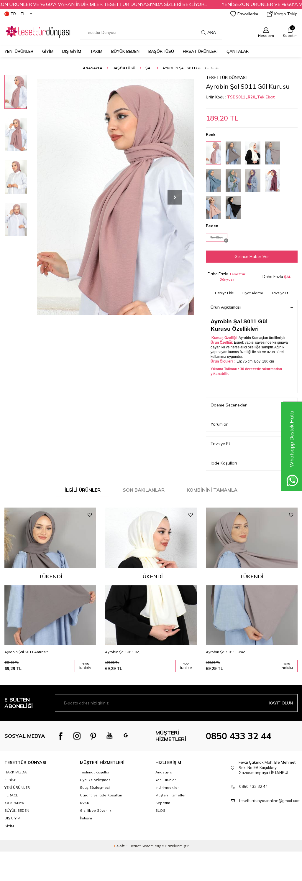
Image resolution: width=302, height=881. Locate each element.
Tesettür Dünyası (226, 77)
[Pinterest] (93, 736)
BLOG (160, 810)
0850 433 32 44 (238, 736)
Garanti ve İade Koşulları (101, 795)
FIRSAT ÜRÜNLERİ (200, 51)
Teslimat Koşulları (95, 772)
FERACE (11, 795)
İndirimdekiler (167, 787)
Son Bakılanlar (144, 490)
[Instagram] (77, 736)
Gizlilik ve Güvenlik (95, 810)
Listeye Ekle (224, 293)
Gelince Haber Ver (251, 256)
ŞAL (148, 68)
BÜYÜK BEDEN (125, 51)
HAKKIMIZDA (15, 772)
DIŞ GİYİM (71, 51)
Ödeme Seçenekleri (229, 405)
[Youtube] (109, 736)
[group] (115, 197)
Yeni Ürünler (18, 51)
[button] (175, 197)
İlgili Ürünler (83, 490)
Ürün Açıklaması (226, 307)
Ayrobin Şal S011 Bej (122, 652)
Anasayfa (92, 68)
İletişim (86, 818)
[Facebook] (61, 736)
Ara (211, 32)
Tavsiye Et (280, 293)
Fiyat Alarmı (252, 293)
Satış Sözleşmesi (95, 787)
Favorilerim (247, 14)
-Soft (119, 846)
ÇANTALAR (237, 51)
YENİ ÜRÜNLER (17, 787)
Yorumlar (219, 424)
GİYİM (47, 51)
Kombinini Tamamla (212, 490)
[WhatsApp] (126, 736)
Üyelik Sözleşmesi (95, 780)
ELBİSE (10, 780)
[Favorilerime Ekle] (90, 515)
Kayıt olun (281, 703)
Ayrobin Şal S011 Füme (225, 652)
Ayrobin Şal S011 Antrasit (26, 652)
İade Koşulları (224, 463)
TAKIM (96, 51)
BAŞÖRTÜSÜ (161, 51)
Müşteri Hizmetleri (170, 795)
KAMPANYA (14, 803)
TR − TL (18, 14)
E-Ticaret (133, 846)
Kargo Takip (286, 14)
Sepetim (162, 803)
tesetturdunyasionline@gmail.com (270, 800)
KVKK (84, 803)
